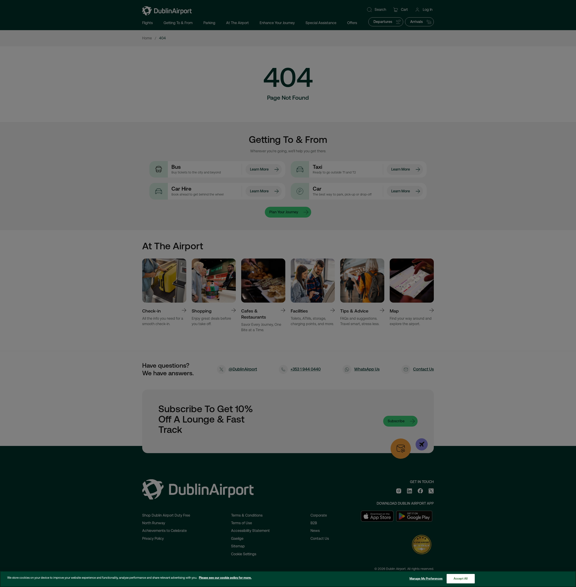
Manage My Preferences (426, 578)
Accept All (461, 578)
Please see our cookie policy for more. (225, 577)
